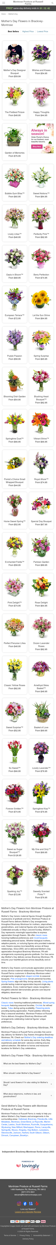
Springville (5, 1129)
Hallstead (22, 1118)
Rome (37, 1127)
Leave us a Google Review (28, 1211)
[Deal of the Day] (41, 140)
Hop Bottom (32, 1129)
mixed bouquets (40, 937)
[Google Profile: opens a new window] (31, 1203)
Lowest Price (42, 31)
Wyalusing (6, 1127)
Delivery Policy (28, 1239)
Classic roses (7, 1002)
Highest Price (28, 31)
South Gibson (36, 1132)
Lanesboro (44, 1129)
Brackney (32, 1118)
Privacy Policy (25, 1235)
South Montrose (23, 1124)
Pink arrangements (19, 978)
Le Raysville (37, 1121)
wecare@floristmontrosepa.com (28, 1194)
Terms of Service (10, 1235)
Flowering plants (43, 1007)
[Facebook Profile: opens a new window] (25, 1203)
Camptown (14, 1135)
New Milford (17, 1127)
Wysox (15, 1129)
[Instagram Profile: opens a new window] (19, 1203)
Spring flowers (7, 981)
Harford (25, 1132)
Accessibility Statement (41, 1235)
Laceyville (45, 1127)
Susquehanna (46, 1124)
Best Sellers (13, 31)
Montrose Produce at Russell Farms (28, 3)
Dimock (4, 1135)
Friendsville (42, 1118)
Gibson (46, 1132)
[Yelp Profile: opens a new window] (37, 1203)
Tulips (10, 1007)
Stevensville (6, 1132)
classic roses (41, 935)
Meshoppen (28, 1127)
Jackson (17, 1132)
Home (3, 14)
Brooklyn (24, 1135)
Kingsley (22, 1129)
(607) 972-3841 (28, 1191)
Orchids (39, 1005)
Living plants (47, 981)
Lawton (11, 1124)
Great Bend (26, 1121)
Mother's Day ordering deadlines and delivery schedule (27, 1038)
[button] (50, 1238)
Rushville (35, 1124)
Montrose (15, 1121)
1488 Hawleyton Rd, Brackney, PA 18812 (28, 1189)
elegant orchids (32, 975)
